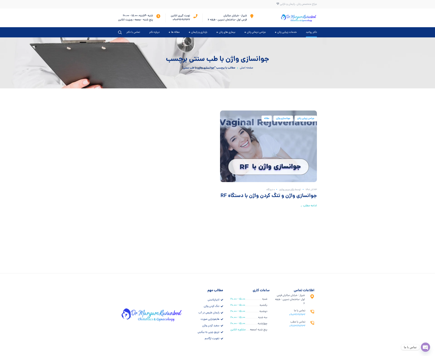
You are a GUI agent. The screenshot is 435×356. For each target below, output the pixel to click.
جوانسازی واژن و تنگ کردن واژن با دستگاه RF (269, 196)
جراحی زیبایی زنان (305, 118)
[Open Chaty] (425, 347)
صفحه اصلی (246, 68)
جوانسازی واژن (283, 118)
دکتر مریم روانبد (286, 190)
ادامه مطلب (310, 206)
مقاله (266, 118)
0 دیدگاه (270, 190)
